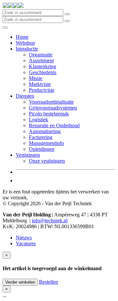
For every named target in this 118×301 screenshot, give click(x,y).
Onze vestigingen (47, 161)
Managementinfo (46, 143)
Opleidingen (41, 149)
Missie (35, 78)
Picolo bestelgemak (49, 113)
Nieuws (24, 237)
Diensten (25, 96)
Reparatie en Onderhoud (54, 125)
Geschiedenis (42, 72)
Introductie (27, 48)
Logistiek (38, 119)
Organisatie (40, 54)
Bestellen (48, 282)
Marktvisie (40, 84)
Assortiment (41, 60)
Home (22, 37)
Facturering (40, 137)
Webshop (25, 43)
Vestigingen (28, 155)
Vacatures (26, 243)
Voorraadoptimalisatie (51, 102)
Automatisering (45, 131)
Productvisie (41, 90)
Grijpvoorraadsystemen (53, 107)
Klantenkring (42, 66)
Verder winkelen (20, 282)
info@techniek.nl (50, 220)
